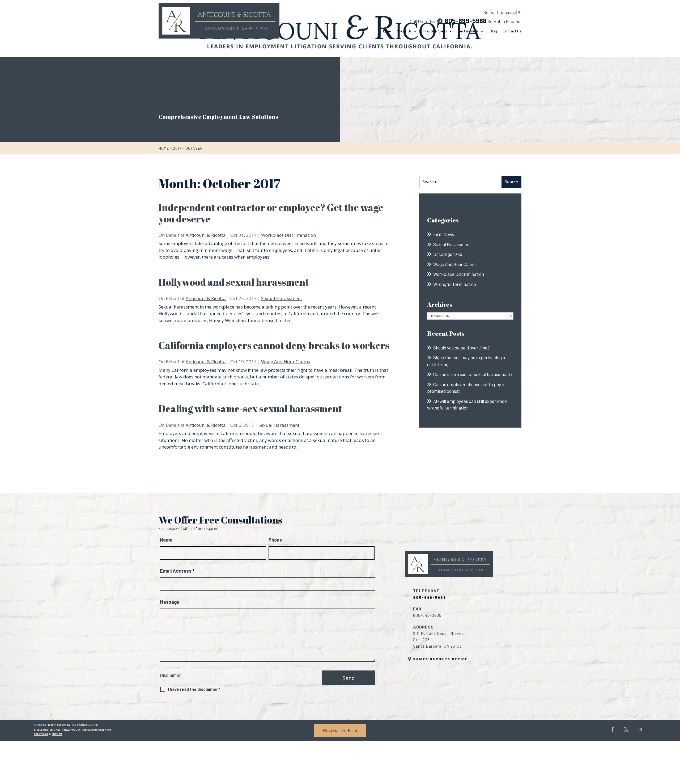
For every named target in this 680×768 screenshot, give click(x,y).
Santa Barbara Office (440, 659)
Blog (493, 31)
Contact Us (512, 31)
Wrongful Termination (454, 284)
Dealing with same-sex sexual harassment (250, 408)
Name (166, 540)
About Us (404, 31)
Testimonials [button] (468, 31)
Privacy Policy (71, 729)
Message (169, 602)
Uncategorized (447, 254)
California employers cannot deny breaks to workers (274, 345)
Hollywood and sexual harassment (234, 282)
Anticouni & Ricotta (206, 235)
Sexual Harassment (281, 298)
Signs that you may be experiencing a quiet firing (466, 361)
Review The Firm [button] (340, 730)
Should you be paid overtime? (461, 347)
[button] (674, 729)
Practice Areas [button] (435, 31)
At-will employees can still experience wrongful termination (467, 404)
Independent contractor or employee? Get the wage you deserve (271, 213)
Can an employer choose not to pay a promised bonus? (465, 388)
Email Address (177, 571)
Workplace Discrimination (288, 235)
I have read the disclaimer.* (194, 688)
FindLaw (57, 734)
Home (386, 31)
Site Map (55, 729)
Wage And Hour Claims (285, 361)
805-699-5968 (466, 20)
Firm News (443, 234)
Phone (275, 540)
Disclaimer (170, 675)
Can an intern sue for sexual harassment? (473, 374)
